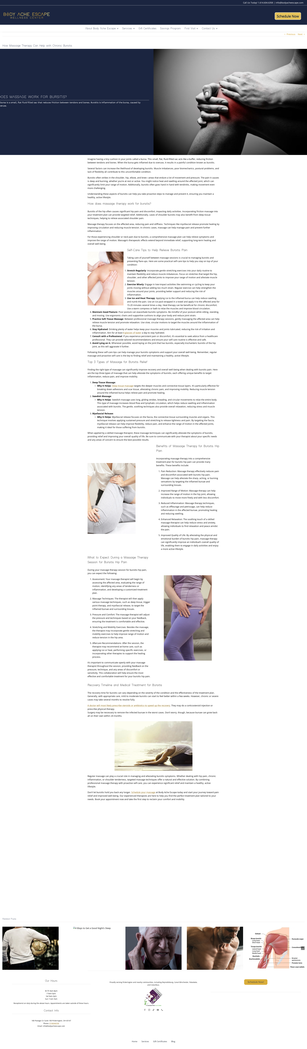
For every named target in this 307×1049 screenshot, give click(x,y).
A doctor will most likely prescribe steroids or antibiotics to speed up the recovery (129, 705)
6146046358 (54, 1023)
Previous (291, 34)
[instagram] (149, 1010)
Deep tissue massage (122, 385)
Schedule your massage (143, 792)
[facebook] (145, 1010)
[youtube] (158, 1010)
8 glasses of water (132, 332)
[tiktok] (153, 1010)
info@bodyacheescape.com (289, 2)
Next (300, 34)
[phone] (162, 1010)
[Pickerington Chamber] (153, 989)
